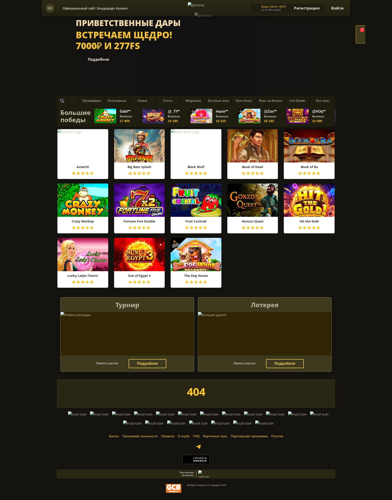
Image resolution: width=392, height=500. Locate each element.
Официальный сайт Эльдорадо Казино (95, 8)
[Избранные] (73, 100)
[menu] (49, 8)
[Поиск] (62, 100)
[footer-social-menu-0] (198, 446)
